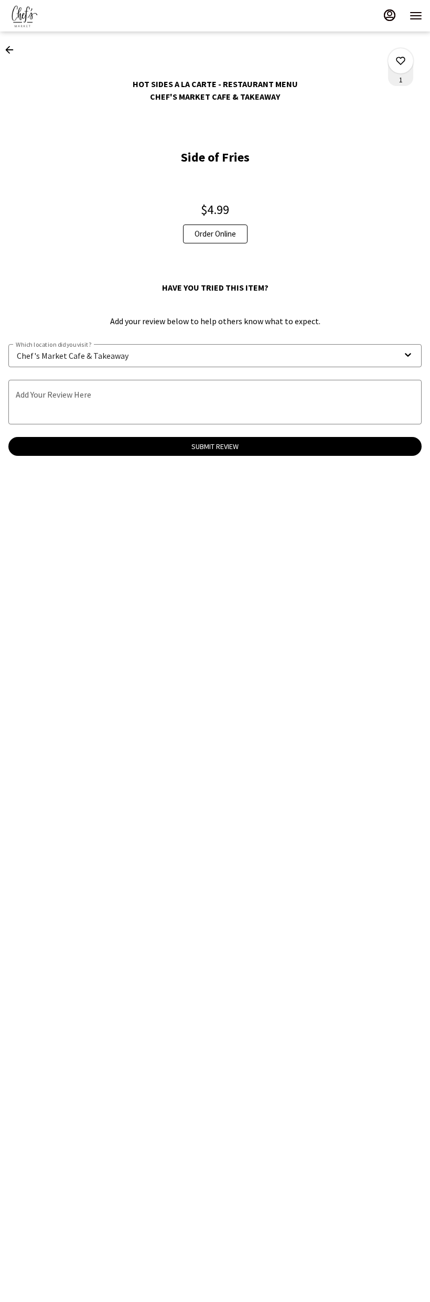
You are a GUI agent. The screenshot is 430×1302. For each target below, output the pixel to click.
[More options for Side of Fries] (400, 60)
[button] (12, 50)
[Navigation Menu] (415, 16)
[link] (215, 234)
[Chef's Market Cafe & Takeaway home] (55, 16)
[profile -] (389, 15)
